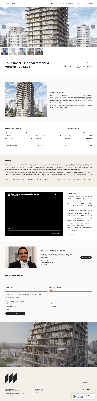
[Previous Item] (4, 26)
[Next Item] (93, 26)
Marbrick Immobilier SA (10, 389)
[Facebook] (85, 389)
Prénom (7, 280)
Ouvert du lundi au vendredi (11, 393)
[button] (89, 66)
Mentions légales (39, 392)
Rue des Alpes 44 (8, 395)
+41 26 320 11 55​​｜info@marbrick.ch (13, 390)
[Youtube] (90, 389)
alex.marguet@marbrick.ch (47, 262)
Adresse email (9, 287)
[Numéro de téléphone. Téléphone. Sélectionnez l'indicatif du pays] (51, 290)
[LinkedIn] (88, 389)
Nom (51, 280)
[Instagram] (83, 389)
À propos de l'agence (40, 390)
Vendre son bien (39, 389)
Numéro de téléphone (55, 287)
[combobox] (48, 297)
